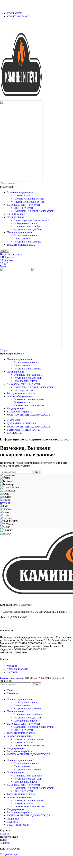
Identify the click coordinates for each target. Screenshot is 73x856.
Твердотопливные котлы (21, 244)
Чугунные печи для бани (28, 229)
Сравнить (12, 821)
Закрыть (5, 833)
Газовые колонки (23, 195)
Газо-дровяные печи (25, 223)
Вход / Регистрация (18, 824)
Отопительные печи (25, 235)
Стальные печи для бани (28, 226)
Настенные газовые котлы (29, 201)
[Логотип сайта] (21, 98)
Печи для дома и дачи (19, 232)
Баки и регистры (23, 207)
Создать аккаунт (9, 854)
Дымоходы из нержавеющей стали (34, 210)
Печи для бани (15, 217)
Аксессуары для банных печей (31, 220)
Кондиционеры (16, 213)
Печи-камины (22, 238)
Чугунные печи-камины (28, 241)
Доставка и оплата (17, 668)
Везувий (5, 502)
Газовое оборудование (20, 192)
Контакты (12, 671)
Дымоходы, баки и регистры (23, 204)
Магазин (12, 665)
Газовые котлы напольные (29, 198)
